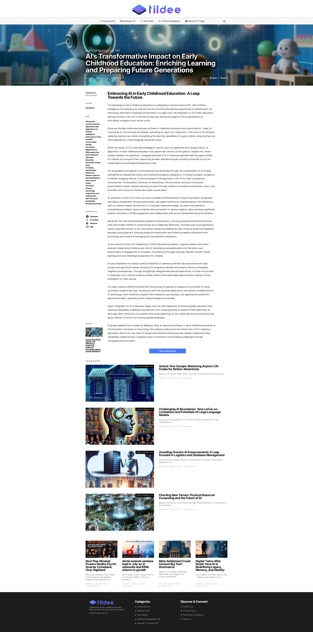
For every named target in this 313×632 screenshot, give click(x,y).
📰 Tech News (146, 21)
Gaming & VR (91, 556)
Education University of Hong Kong (93, 162)
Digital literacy (91, 150)
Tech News (164, 556)
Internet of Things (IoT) (131, 556)
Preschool (90, 186)
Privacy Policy (189, 610)
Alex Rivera (90, 108)
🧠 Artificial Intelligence (169, 21)
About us (187, 619)
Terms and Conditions (193, 615)
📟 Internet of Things (195, 21)
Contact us (188, 606)
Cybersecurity (201, 556)
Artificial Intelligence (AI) (103, 50)
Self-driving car (92, 198)
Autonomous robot (93, 137)
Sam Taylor (163, 584)
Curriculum (90, 147)
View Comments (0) (167, 351)
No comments (103, 78)
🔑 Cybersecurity (107, 21)
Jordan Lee (89, 584)
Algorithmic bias (92, 126)
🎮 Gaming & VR (127, 21)
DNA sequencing (92, 152)
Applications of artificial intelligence (92, 131)
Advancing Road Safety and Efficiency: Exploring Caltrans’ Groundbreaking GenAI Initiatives (93, 345)
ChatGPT (89, 139)
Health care (90, 173)
